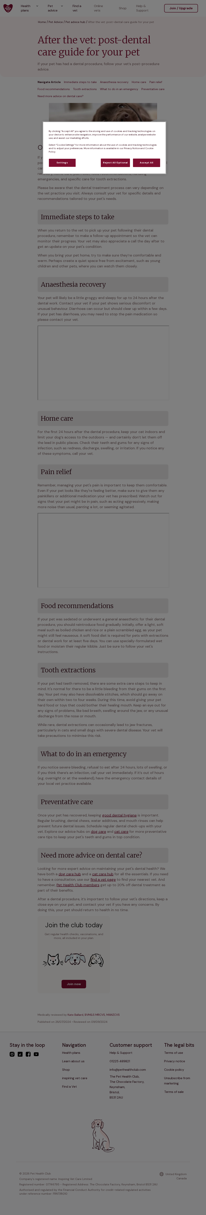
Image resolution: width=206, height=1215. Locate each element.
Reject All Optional (115, 162)
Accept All (146, 162)
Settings (62, 162)
